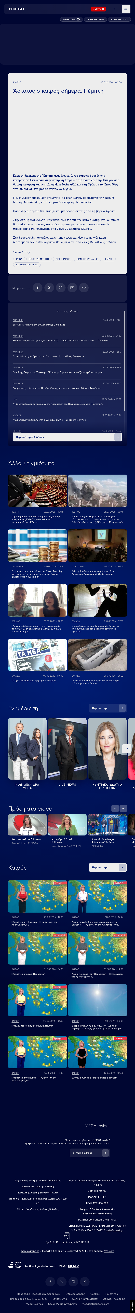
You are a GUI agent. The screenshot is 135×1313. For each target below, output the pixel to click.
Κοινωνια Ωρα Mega (27, 786)
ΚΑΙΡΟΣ (108, 259)
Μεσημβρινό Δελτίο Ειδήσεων (62, 841)
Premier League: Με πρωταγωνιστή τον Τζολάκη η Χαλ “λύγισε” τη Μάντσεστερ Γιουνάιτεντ (61, 340)
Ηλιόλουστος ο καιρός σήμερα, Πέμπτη (32, 1025)
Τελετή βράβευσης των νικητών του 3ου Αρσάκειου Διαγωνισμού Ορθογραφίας (93, 572)
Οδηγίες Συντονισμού (85, 1298)
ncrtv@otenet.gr (114, 1230)
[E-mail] (72, 288)
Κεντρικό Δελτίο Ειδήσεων (26, 839)
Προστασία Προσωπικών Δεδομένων (38, 1293)
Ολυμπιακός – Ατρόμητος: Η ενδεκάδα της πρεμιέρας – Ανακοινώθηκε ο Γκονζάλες (57, 388)
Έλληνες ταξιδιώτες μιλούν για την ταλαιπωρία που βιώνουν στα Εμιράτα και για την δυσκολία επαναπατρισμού (36, 628)
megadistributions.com (95, 1303)
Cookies (95, 1293)
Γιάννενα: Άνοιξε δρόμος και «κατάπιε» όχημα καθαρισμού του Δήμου (95, 682)
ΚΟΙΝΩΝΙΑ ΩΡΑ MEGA (27, 264)
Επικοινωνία (60, 1298)
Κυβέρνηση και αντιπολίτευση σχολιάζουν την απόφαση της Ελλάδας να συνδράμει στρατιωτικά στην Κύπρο (36, 519)
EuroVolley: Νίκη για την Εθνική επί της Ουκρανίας (39, 324)
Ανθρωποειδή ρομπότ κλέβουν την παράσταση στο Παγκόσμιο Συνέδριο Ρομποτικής (58, 403)
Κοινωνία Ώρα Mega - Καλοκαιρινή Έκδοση (103, 841)
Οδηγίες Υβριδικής (114, 1298)
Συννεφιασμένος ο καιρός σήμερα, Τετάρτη (94, 1077)
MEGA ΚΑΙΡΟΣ (63, 259)
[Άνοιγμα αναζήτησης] (114, 9)
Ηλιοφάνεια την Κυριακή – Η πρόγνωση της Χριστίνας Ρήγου (34, 923)
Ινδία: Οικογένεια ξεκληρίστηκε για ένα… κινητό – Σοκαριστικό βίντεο (49, 419)
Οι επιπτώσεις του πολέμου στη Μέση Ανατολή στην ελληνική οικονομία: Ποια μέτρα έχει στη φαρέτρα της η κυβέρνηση (37, 574)
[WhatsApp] (61, 288)
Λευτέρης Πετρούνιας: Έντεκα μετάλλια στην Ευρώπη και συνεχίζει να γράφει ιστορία (57, 372)
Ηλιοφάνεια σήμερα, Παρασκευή (28, 973)
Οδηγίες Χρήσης (75, 1293)
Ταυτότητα (111, 1293)
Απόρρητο (132, 1306)
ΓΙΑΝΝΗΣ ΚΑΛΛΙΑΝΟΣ (87, 259)
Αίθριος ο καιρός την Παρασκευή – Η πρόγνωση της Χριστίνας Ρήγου (97, 975)
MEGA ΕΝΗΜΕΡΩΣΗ (39, 259)
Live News (67, 784)
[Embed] (84, 288)
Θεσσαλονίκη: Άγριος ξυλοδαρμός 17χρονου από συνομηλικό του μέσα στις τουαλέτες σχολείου (95, 628)
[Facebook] (38, 288)
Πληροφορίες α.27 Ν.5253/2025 (28, 1298)
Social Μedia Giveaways (62, 1303)
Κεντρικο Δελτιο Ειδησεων (107, 786)
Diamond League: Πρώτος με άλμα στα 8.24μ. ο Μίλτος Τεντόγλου (48, 356)
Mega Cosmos (34, 1303)
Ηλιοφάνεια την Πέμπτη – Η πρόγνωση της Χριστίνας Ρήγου (34, 1079)
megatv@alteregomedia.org (97, 1213)
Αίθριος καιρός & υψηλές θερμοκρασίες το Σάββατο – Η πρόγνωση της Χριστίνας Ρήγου (95, 923)
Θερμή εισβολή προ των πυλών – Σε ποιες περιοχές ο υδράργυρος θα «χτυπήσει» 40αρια (97, 1027)
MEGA (19, 259)
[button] (126, 9)
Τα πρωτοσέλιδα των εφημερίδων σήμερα (34, 680)
